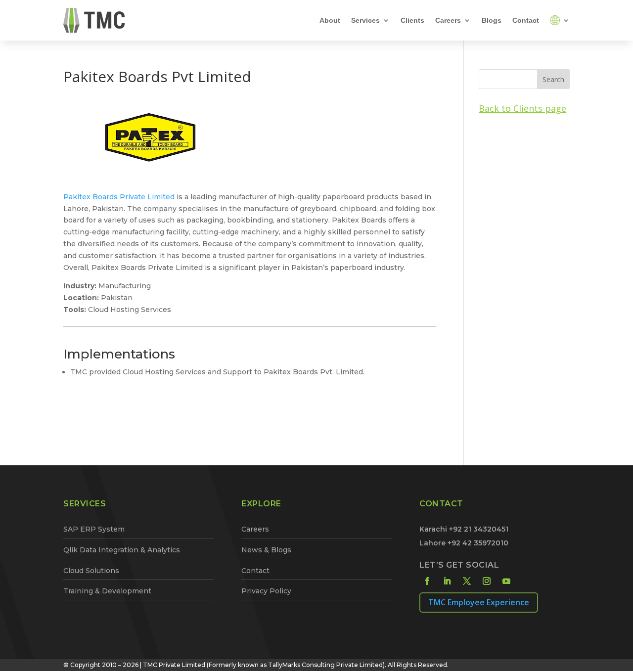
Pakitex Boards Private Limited (119, 196)
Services (365, 20)
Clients (412, 20)
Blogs (491, 20)
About (329, 20)
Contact (525, 20)
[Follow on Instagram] (487, 581)
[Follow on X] (467, 581)
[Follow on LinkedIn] (447, 581)
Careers (448, 20)
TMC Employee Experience (478, 602)
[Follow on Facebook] (427, 581)
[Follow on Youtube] (506, 581)
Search (553, 79)
